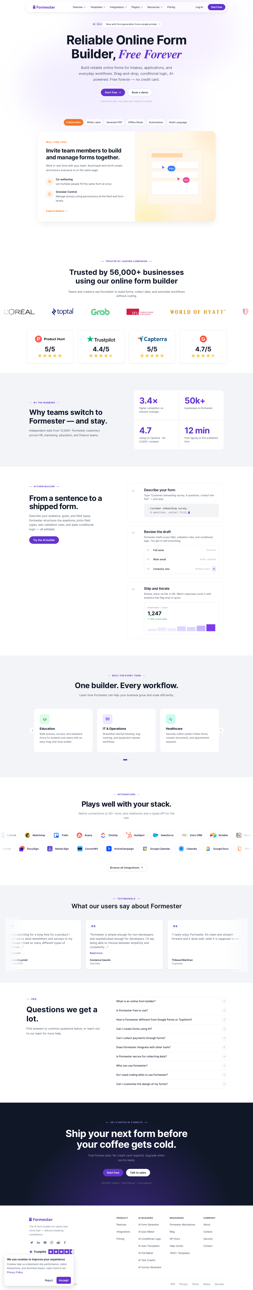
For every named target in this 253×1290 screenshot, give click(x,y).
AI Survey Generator (149, 1267)
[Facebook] (64, 1242)
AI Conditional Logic (149, 1238)
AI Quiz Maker (146, 1231)
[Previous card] (32, 730)
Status (206, 1284)
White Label (94, 122)
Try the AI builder (44, 540)
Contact (207, 1245)
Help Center (176, 1245)
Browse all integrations (124, 867)
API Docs (175, 1238)
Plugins (135, 7)
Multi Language (178, 122)
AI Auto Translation (149, 1245)
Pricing (171, 7)
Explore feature (55, 210)
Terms (195, 1284)
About (206, 1224)
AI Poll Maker (145, 1252)
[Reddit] (58, 1242)
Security (208, 1238)
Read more (13, 952)
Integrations (117, 7)
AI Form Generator (148, 1224)
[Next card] (221, 730)
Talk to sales (138, 1172)
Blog (172, 1231)
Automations (156, 122)
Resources (153, 7)
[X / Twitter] (31, 1242)
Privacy (183, 1284)
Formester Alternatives (182, 1224)
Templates (96, 7)
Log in (199, 7)
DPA (172, 1284)
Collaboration (73, 122)
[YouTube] (45, 1242)
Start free (216, 7)
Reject (49, 1280)
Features (78, 7)
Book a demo (140, 92)
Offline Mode (135, 122)
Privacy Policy (15, 1272)
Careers (207, 1231)
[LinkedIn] (38, 1242)
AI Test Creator (146, 1260)
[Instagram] (51, 1242)
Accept (64, 1280)
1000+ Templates (180, 1252)
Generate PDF (114, 122)
